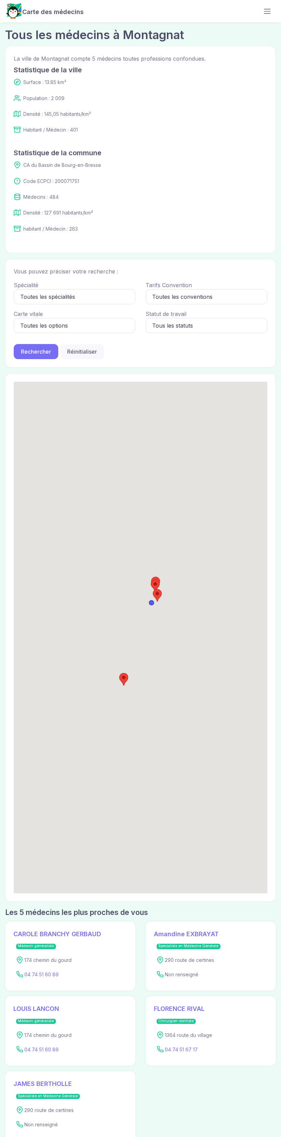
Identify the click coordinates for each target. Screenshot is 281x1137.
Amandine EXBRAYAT (186, 934)
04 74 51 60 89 (41, 974)
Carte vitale (28, 313)
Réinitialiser (82, 351)
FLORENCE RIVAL (179, 1008)
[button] (155, 586)
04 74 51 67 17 (181, 1049)
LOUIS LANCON (36, 1008)
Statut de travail (166, 313)
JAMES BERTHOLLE (42, 1083)
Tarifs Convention (169, 285)
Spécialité (26, 285)
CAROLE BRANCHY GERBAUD (57, 934)
